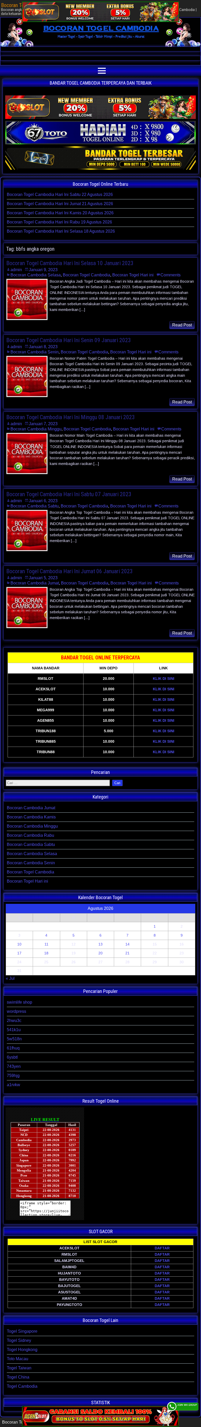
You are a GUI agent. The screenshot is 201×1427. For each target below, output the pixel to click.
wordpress (16, 1011)
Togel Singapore (22, 1331)
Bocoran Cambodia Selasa (35, 275)
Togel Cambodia (22, 1386)
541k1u (14, 1029)
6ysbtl (12, 1057)
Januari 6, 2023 (43, 501)
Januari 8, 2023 (43, 347)
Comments (170, 275)
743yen (14, 1066)
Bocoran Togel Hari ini (133, 275)
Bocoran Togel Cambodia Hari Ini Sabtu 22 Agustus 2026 (60, 194)
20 (100, 953)
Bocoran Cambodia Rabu (30, 835)
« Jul (10, 978)
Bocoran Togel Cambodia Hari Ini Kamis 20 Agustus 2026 (60, 213)
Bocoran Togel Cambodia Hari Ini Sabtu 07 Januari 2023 (68, 494)
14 (127, 944)
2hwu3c (14, 1020)
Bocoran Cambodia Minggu (36, 429)
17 (19, 953)
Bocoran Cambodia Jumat (34, 583)
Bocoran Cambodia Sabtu (34, 506)
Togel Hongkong (22, 1349)
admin (16, 269)
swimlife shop (19, 1002)
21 (127, 953)
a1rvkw (13, 1084)
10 (19, 944)
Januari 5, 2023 (43, 578)
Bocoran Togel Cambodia (86, 275)
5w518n (14, 1039)
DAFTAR (162, 1248)
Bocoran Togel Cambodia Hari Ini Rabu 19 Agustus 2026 (59, 222)
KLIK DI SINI (163, 678)
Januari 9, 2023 (43, 269)
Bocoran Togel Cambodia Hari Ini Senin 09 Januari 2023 (68, 340)
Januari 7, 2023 (43, 424)
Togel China (18, 1377)
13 (100, 944)
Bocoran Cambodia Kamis (31, 817)
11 (46, 944)
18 (46, 953)
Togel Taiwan (19, 1368)
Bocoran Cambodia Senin (34, 352)
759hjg (13, 1075)
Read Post (182, 325)
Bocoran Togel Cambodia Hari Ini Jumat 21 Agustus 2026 (60, 203)
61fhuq (13, 1048)
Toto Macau (17, 1359)
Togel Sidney (19, 1340)
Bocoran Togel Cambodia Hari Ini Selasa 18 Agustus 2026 (61, 231)
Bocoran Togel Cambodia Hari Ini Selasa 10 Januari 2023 (69, 263)
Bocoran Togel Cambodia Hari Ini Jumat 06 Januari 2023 (69, 571)
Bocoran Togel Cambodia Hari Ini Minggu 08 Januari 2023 (70, 417)
